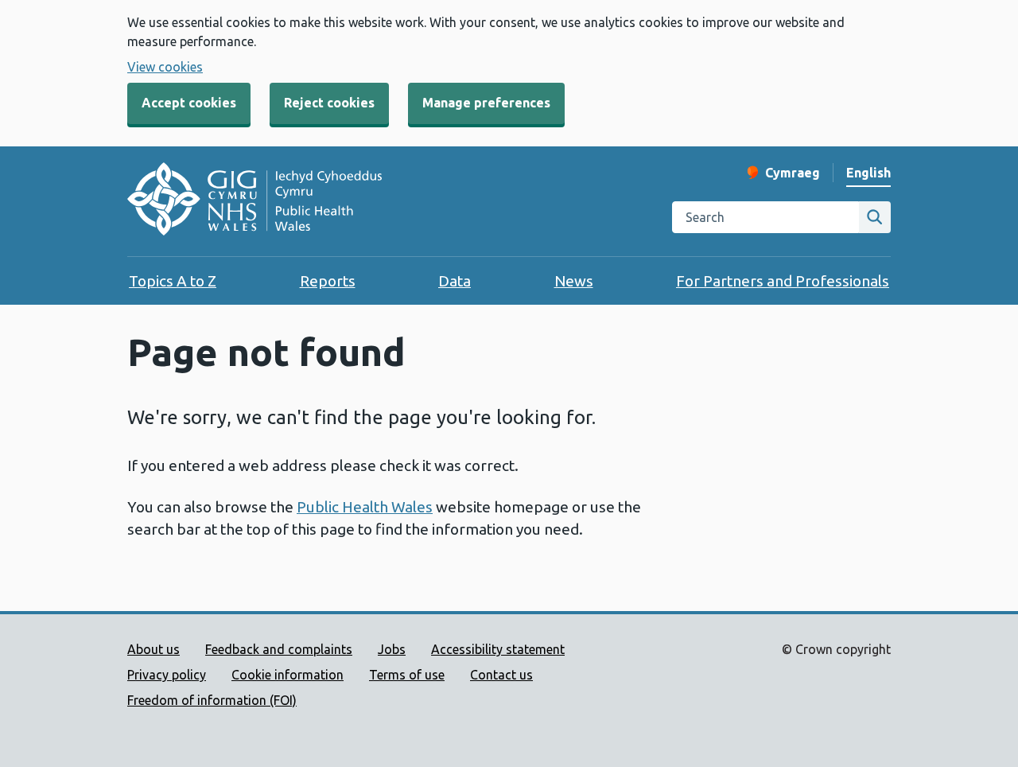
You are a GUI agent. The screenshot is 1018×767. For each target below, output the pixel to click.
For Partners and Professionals (782, 281)
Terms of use (407, 675)
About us (153, 649)
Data (454, 281)
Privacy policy (166, 675)
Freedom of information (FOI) (212, 700)
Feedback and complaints (278, 649)
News (573, 281)
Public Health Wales (365, 507)
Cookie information (287, 675)
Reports (328, 281)
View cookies (165, 67)
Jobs (392, 649)
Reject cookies (329, 102)
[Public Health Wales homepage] (254, 201)
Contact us (501, 675)
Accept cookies (189, 102)
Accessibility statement (498, 649)
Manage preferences (486, 102)
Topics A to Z (172, 281)
